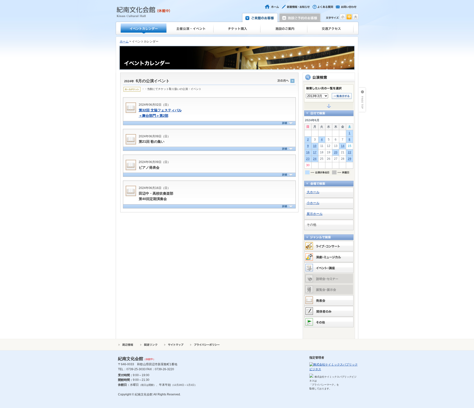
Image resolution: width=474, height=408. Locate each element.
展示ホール (315, 214)
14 (342, 146)
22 (349, 152)
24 (314, 159)
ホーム (124, 41)
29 (349, 159)
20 (335, 152)
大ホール (313, 192)
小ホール (313, 203)
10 (314, 146)
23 (308, 159)
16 (308, 152)
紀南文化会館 (143, 11)
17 (314, 152)
